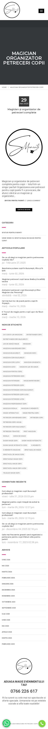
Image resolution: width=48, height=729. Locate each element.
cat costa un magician (12, 343)
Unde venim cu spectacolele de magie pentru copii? (21, 248)
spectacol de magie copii (13, 463)
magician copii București (13, 367)
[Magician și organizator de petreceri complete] (20, 213)
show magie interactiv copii (15, 454)
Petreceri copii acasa (12, 431)
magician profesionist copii (15, 413)
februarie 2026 (8, 587)
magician (27, 353)
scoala (6, 445)
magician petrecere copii (13, 385)
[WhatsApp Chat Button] (6, 723)
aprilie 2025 (7, 641)
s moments (35, 454)
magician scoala (10, 417)
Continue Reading (24, 218)
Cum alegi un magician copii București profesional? (19, 501)
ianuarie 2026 (7, 593)
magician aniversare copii (14, 357)
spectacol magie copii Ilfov (14, 477)
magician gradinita (32, 371)
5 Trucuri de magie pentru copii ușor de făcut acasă (22, 322)
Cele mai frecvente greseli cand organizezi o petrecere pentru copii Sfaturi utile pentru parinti (22, 546)
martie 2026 (7, 581)
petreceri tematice (11, 440)
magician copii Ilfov (11, 371)
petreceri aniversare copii (14, 426)
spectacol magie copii (12, 473)
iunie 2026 (6, 569)
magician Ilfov (9, 376)
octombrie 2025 (8, 611)
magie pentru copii (31, 422)
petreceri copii (36, 426)
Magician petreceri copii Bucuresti (18, 399)
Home (4, 87)
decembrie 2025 (8, 599)
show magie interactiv (31, 449)
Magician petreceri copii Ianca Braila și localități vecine (23, 289)
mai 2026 (5, 575)
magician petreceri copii (13, 394)
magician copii (30, 362)
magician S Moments (29, 417)
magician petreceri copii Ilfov (16, 403)
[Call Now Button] (41, 723)
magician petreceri (11, 390)
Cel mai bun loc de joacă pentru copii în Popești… (20, 311)
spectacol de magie (32, 459)
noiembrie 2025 (8, 605)
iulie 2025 (6, 623)
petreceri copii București (14, 436)
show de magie (19, 445)
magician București (11, 362)
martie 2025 (7, 647)
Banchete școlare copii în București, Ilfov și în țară (22, 278)
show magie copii (10, 449)
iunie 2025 (6, 629)
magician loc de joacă (29, 376)
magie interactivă (11, 422)
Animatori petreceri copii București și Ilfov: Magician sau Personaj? (21, 300)
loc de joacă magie (11, 353)
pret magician (30, 440)
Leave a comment (33, 209)
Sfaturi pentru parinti (14, 209)
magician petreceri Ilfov (13, 408)
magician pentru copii (12, 380)
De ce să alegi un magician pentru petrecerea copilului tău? (23, 267)
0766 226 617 (23, 709)
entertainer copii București (15, 348)
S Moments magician (11, 459)
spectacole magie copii (13, 468)
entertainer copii (34, 343)
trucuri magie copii (11, 482)
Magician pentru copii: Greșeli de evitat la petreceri (20, 512)
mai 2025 (5, 635)
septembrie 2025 (9, 617)
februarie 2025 (8, 653)
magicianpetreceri (32, 390)
